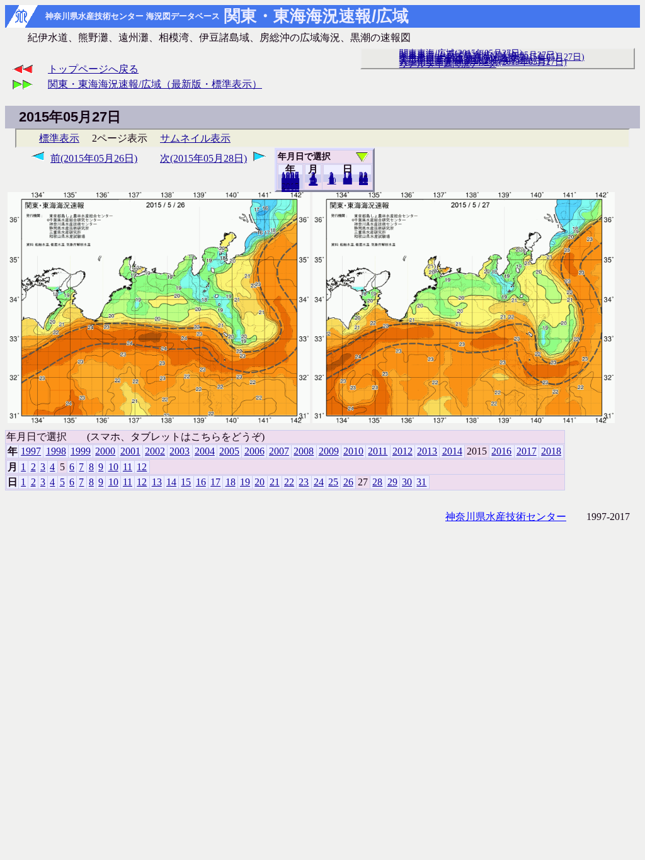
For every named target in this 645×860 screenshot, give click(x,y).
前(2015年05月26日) (93, 158)
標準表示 (59, 138)
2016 (501, 451)
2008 (304, 451)
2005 (229, 451)
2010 (353, 451)
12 (313, 182)
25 (333, 482)
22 (289, 482)
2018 (290, 188)
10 (332, 180)
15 (186, 482)
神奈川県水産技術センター (505, 516)
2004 (205, 451)
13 (157, 482)
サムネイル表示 (195, 138)
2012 (402, 451)
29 (392, 482)
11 (127, 466)
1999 (81, 451)
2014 (452, 451)
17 (215, 482)
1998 (56, 451)
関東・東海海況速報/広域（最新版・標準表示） (155, 84)
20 (347, 180)
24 (319, 482)
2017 (527, 451)
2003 (179, 451)
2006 (254, 451)
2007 (279, 451)
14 (171, 482)
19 (245, 482)
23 (304, 482)
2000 (105, 451)
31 (363, 181)
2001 (130, 451)
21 (275, 482)
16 (201, 482)
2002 (155, 451)
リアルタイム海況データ (447, 64)
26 (348, 482)
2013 (427, 451)
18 (230, 482)
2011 (377, 451)
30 (407, 482)
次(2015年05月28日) (203, 158)
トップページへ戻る (93, 69)
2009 (329, 451)
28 (377, 482)
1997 (31, 451)
